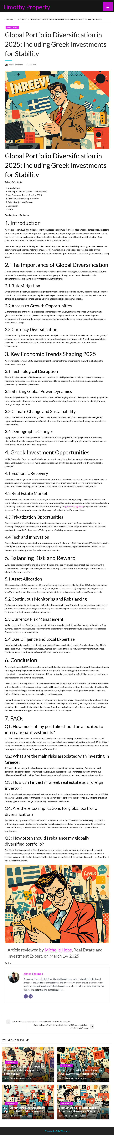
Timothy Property (26, 6)
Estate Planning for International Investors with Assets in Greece (78, 1109)
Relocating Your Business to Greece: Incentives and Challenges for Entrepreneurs (24, 1070)
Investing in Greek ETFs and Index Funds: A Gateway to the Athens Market (82, 1072)
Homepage (9, 19)
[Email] (31, 996)
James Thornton (16, 65)
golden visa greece (74, 506)
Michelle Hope (58, 949)
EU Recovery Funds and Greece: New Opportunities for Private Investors (24, 1109)
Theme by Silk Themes (57, 1131)
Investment (22, 19)
